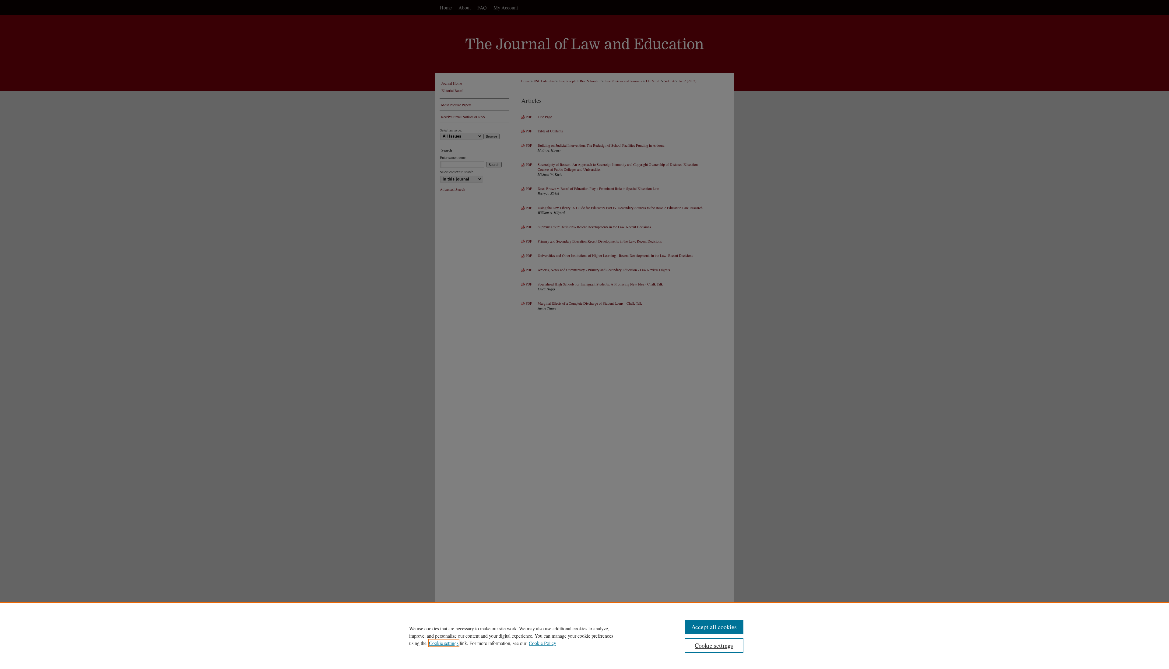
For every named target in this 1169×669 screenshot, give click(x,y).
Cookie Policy (542, 643)
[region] (584, 635)
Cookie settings (443, 643)
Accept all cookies (714, 627)
